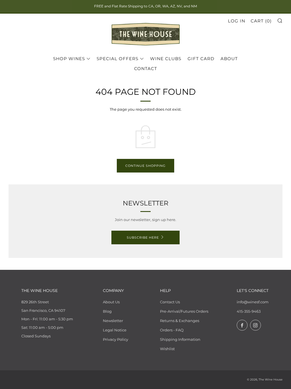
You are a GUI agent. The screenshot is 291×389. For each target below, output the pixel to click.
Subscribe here (143, 237)
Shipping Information (180, 339)
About (229, 58)
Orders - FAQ (172, 330)
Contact (145, 68)
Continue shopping (145, 166)
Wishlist (167, 348)
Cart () (261, 21)
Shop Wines (69, 58)
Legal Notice (114, 330)
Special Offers (117, 58)
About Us (111, 302)
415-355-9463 (249, 311)
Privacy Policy (115, 339)
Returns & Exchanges (179, 320)
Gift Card (201, 58)
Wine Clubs (165, 58)
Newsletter (113, 320)
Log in (236, 21)
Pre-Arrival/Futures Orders (184, 311)
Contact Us (170, 302)
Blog (107, 311)
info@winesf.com (253, 302)
